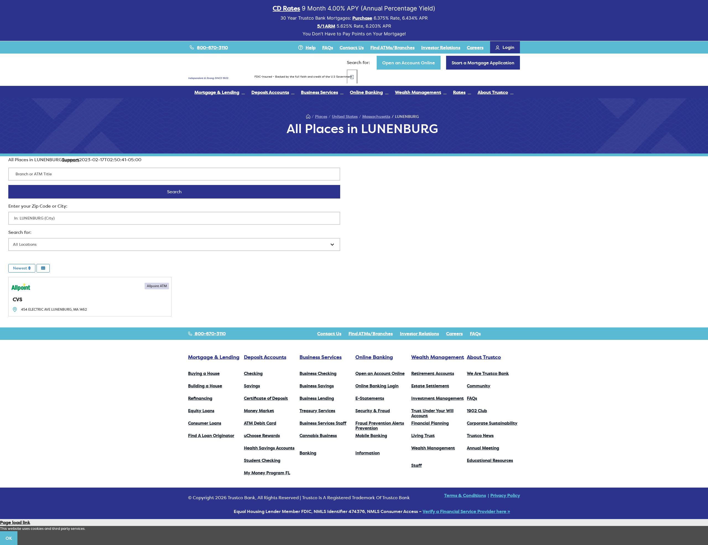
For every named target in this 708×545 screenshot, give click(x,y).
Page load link (15, 522)
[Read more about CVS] (90, 296)
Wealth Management (437, 357)
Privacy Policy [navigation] (505, 495)
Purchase (362, 18)
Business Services (321, 357)
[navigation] (409, 63)
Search (181, 192)
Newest (20, 268)
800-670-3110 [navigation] (210, 333)
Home (308, 116)
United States (345, 116)
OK (9, 538)
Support (70, 160)
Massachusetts (376, 116)
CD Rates (286, 8)
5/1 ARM (326, 26)
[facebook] (491, 333)
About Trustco (484, 357)
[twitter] (500, 333)
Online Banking (374, 357)
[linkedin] (518, 333)
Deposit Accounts (265, 357)
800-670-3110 (212, 47)
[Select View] (43, 268)
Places (321, 116)
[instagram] (509, 333)
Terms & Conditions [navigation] (465, 495)
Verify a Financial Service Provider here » (466, 511)
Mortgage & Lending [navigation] (214, 357)
